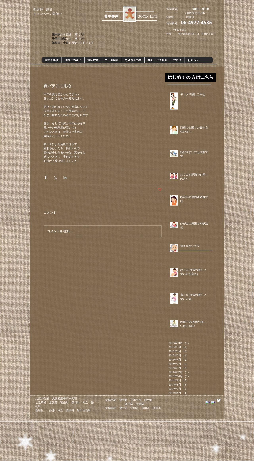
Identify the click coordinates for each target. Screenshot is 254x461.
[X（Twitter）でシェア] (55, 177)
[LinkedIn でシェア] (65, 177)
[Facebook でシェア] (45, 177)
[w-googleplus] (213, 403)
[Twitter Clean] (218, 400)
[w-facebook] (207, 403)
